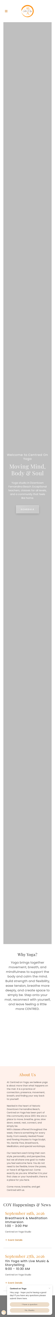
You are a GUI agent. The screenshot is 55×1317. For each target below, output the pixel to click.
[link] (27, 11)
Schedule (27, 509)
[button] (7, 11)
